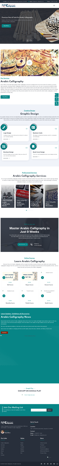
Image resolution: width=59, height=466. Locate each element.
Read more (5, 139)
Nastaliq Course (10, 303)
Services (3, 445)
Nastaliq (22, 451)
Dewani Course (49, 284)
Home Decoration (49, 204)
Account (56, 100)
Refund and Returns (44, 451)
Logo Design (7, 133)
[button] (26, 210)
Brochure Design (8, 152)
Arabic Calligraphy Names (6, 204)
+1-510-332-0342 (38, 245)
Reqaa (22, 445)
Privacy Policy (43, 453)
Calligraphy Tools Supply (35, 204)
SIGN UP (49, 410)
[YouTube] (54, 464)
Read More (6, 35)
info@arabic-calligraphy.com (38, 1)
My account (42, 447)
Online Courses (43, 442)
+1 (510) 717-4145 (53, 1)
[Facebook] (41, 464)
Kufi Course (10, 284)
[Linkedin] (48, 464)
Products (42, 445)
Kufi (21, 453)
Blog (2, 453)
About (2, 451)
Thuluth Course (29, 303)
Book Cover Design (39, 152)
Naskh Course (49, 303)
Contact (56, 104)
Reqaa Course (29, 284)
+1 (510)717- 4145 (38, 433)
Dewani (22, 449)
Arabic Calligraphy (5, 442)
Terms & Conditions (44, 449)
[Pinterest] (51, 464)
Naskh (22, 442)
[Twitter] (44, 464)
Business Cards (37, 133)
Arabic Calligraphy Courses (20, 204)
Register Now (22, 244)
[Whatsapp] (57, 464)
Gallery (2, 449)
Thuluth (22, 447)
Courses (2, 447)
